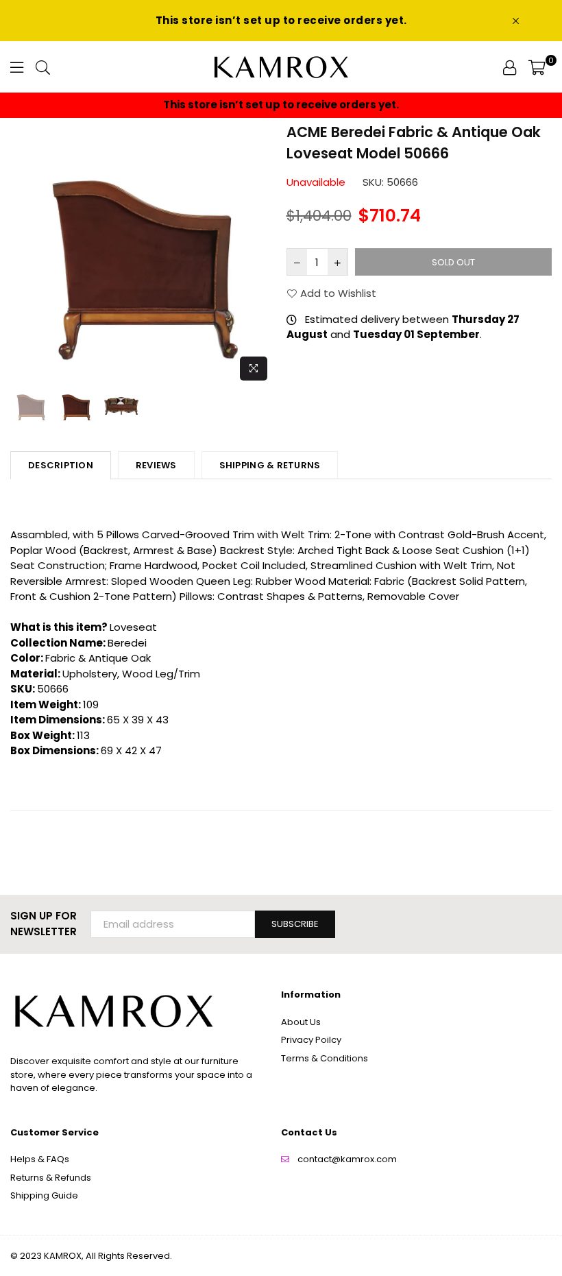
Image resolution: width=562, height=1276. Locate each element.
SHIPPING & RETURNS (270, 465)
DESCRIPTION (60, 465)
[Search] (42, 67)
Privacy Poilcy (311, 1039)
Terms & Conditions (324, 1058)
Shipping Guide (44, 1195)
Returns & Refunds (50, 1177)
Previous (22, 254)
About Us (301, 1021)
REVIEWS (156, 465)
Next (264, 254)
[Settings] (509, 67)
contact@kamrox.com (347, 1159)
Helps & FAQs (39, 1159)
